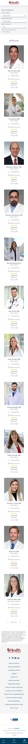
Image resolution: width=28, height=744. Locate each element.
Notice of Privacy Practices (14, 687)
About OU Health (14, 663)
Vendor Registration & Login (14, 704)
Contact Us (14, 677)
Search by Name (5, 13)
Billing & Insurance (14, 667)
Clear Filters (6, 32)
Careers (14, 673)
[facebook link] (9, 658)
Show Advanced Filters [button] (9, 30)
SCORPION (16, 728)
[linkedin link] (18, 658)
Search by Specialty (6, 18)
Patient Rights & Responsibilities (14, 694)
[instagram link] (12, 658)
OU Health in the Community (14, 691)
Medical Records (14, 680)
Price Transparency (14, 701)
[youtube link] (15, 658)
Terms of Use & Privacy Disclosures (14, 732)
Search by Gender (6, 24)
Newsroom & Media (14, 684)
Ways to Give (14, 708)
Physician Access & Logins (14, 697)
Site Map (14, 735)
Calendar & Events (14, 670)
